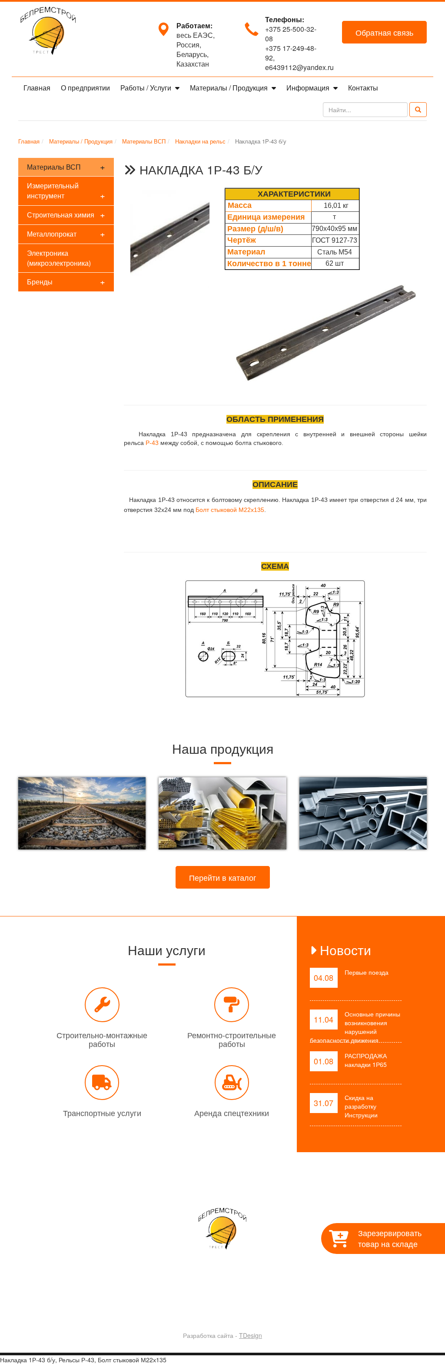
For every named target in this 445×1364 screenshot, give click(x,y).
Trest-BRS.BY (199, 1312)
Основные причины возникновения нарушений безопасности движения (355, 1027)
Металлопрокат (66, 233)
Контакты (363, 88)
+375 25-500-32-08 (290, 33)
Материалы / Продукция (229, 88)
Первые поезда (367, 972)
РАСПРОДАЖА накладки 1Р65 (366, 1060)
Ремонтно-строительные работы (231, 1039)
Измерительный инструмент (66, 191)
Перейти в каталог (222, 877)
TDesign (250, 1335)
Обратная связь (384, 32)
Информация (308, 88)
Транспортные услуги (102, 1112)
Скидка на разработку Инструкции (361, 1106)
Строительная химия (66, 214)
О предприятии (85, 88)
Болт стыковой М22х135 (230, 509)
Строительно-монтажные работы (101, 1039)
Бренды (66, 281)
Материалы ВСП (66, 166)
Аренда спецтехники (231, 1112)
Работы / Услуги (146, 88)
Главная (36, 88)
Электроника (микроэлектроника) (59, 258)
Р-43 (152, 442)
